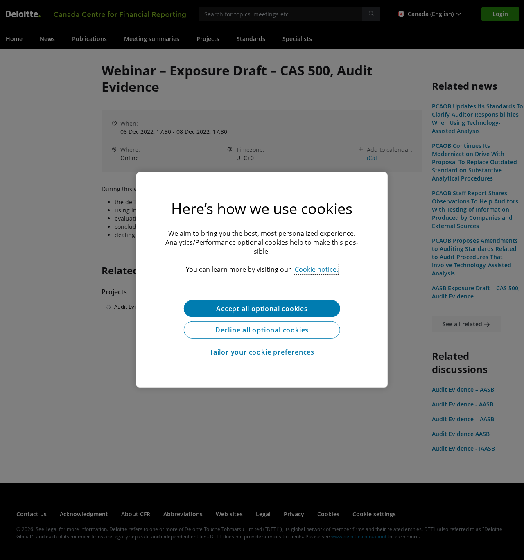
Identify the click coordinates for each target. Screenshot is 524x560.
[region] (262, 280)
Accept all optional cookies (262, 308)
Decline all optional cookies (262, 329)
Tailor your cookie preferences (262, 352)
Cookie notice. (316, 269)
